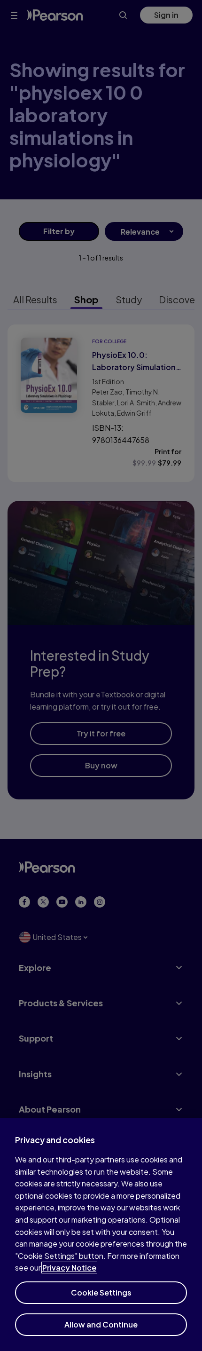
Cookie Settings (101, 1292)
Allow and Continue (101, 1324)
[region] (101, 1234)
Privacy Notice (69, 1267)
